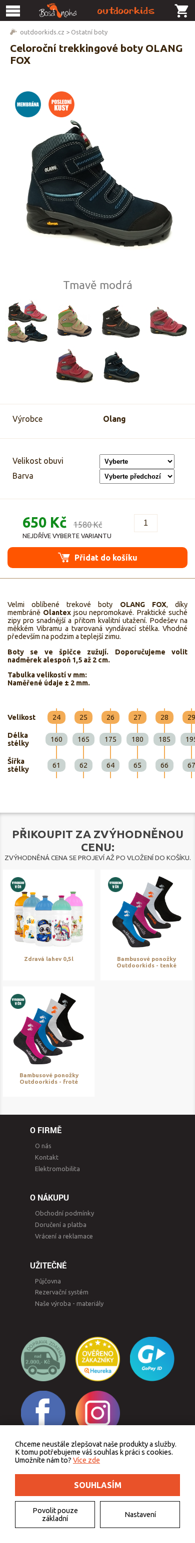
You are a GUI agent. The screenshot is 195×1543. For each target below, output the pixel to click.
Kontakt (46, 1157)
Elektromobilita (57, 1168)
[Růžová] (168, 321)
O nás (43, 1145)
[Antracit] (121, 321)
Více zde (86, 1460)
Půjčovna (48, 1280)
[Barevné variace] (27, 321)
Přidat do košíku (105, 557)
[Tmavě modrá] (121, 366)
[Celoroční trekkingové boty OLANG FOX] (98, 181)
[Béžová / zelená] (74, 321)
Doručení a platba (60, 1224)
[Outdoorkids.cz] (97, 10)
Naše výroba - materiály (69, 1303)
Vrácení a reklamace (64, 1236)
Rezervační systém (61, 1291)
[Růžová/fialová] (74, 366)
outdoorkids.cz (42, 31)
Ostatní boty (89, 31)
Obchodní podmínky (64, 1213)
